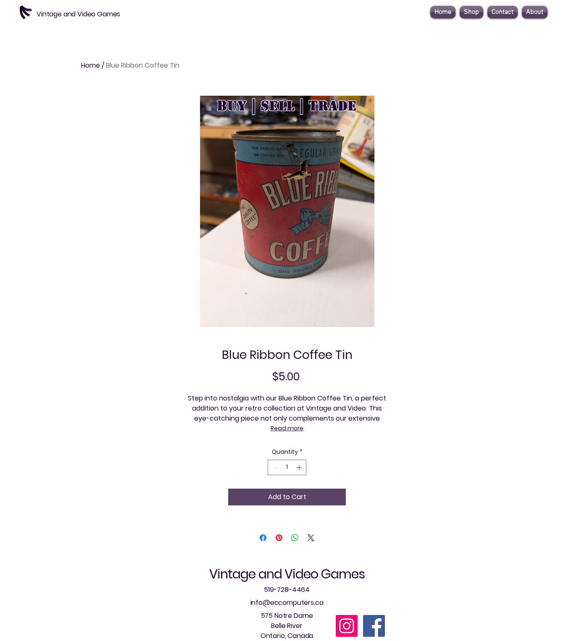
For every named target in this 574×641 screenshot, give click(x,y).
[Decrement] (274, 467)
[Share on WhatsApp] (295, 538)
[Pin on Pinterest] (279, 538)
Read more (287, 428)
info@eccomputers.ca (287, 602)
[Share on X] (311, 538)
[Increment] (300, 467)
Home (90, 65)
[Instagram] (347, 626)
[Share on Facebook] (263, 538)
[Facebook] (374, 626)
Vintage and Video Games (287, 574)
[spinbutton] (287, 467)
